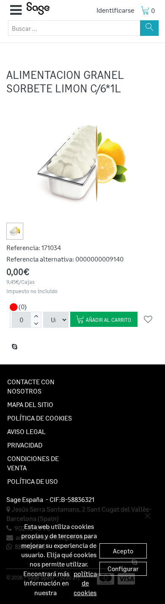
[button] (16, 10)
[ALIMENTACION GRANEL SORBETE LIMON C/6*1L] (14, 231)
